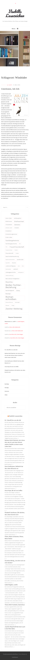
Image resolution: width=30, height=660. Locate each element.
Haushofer (8, 262)
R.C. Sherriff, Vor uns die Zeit (11, 349)
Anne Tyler (9, 218)
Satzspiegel (17, 302)
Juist (19, 266)
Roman (8, 294)
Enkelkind (8, 231)
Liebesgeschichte (11, 272)
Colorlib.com (15, 657)
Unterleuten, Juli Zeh (10, 89)
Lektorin (15, 269)
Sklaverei (7, 305)
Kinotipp (7, 387)
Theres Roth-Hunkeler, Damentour (15, 605)
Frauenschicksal (9, 250)
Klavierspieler (8, 269)
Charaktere (9, 224)
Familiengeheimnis (12, 240)
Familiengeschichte (11, 243)
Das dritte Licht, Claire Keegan (16, 334)
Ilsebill (10, 85)
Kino (23, 266)
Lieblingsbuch (21, 272)
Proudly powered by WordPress (10, 654)
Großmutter (20, 259)
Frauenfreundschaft (17, 247)
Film (6, 246)
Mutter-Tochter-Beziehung (14, 286)
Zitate (6, 395)
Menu (13, 29)
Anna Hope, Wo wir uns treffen (12, 366)
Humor (14, 263)
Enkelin (17, 228)
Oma (18, 290)
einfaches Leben (9, 227)
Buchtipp (7, 384)
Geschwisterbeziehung (12, 256)
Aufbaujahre (17, 218)
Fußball (17, 253)
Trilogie (12, 305)
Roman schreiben (11, 298)
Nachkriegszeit (10, 290)
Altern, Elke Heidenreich (14, 327)
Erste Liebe (9, 237)
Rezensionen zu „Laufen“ (10, 321)
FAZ (20, 243)
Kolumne (7, 391)
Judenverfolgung (10, 266)
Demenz (17, 225)
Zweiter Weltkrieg (14, 309)
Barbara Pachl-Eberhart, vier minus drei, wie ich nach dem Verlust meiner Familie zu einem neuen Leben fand (15, 355)
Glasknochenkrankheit (10, 259)
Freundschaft (9, 253)
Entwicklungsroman (11, 234)
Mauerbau (9, 282)
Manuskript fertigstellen (12, 278)
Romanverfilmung (9, 302)
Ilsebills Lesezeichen (15, 13)
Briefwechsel (19, 221)
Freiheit (16, 250)
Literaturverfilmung (9, 275)
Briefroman (9, 221)
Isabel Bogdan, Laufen (11, 585)
